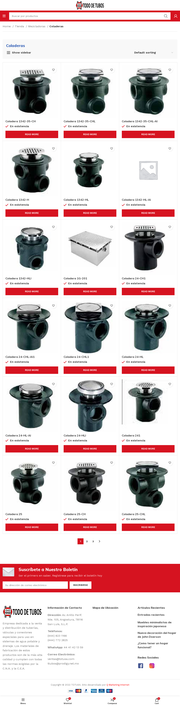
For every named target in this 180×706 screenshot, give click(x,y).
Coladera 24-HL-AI (18, 435)
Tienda (20, 26)
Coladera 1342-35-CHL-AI (140, 121)
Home (7, 26)
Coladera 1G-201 (75, 278)
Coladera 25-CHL (133, 514)
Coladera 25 (13, 514)
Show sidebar (21, 52)
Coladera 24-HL (132, 357)
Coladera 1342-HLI (18, 278)
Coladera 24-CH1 (134, 278)
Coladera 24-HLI (75, 435)
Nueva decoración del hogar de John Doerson (157, 634)
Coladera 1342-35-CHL (79, 121)
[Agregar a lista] (53, 70)
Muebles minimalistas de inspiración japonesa (155, 624)
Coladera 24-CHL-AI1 (20, 357)
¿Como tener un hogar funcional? (153, 645)
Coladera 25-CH (75, 514)
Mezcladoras (37, 26)
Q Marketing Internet (118, 684)
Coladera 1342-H (17, 199)
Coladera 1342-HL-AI (136, 199)
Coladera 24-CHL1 (76, 357)
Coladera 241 (131, 435)
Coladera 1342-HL (76, 199)
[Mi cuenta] (175, 16)
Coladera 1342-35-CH (20, 121)
